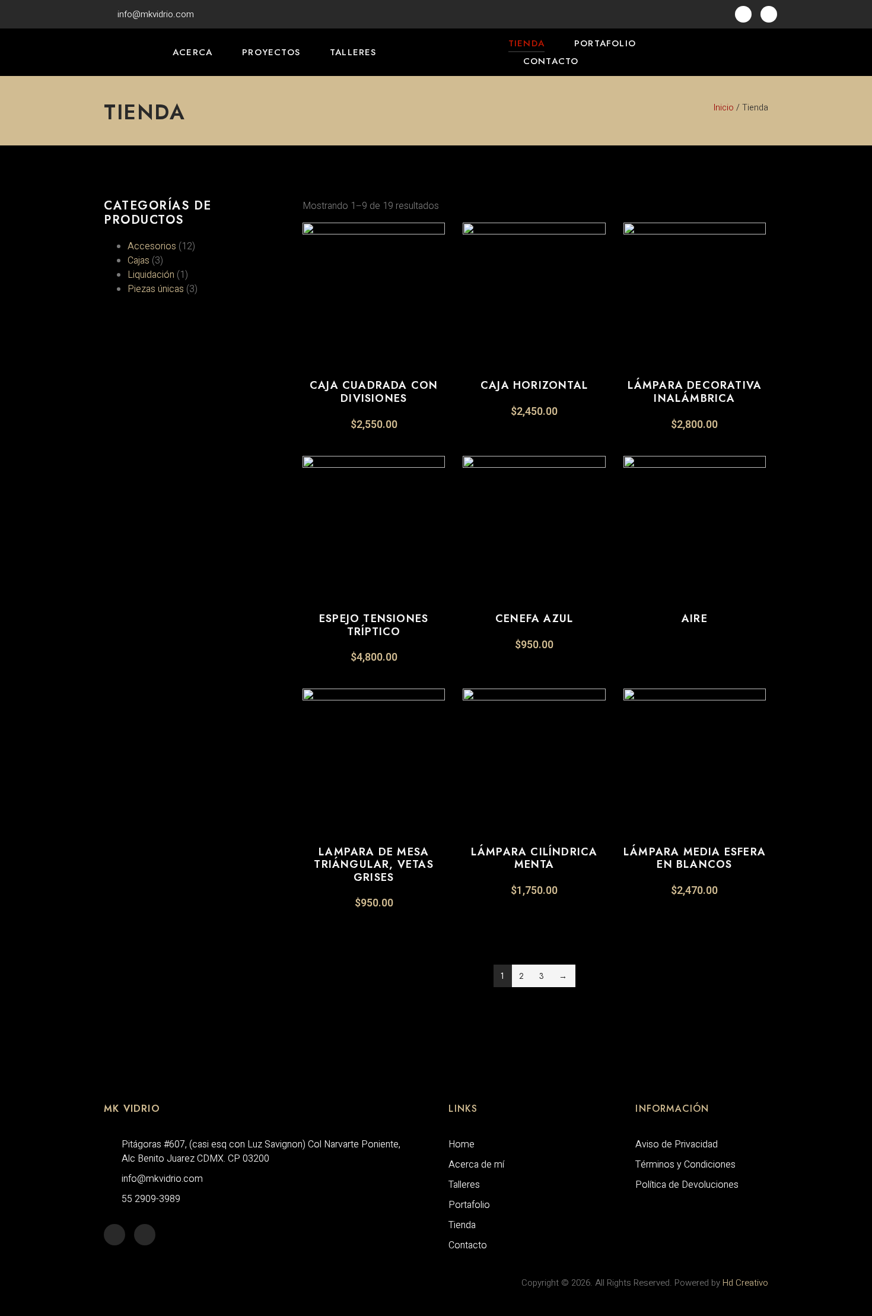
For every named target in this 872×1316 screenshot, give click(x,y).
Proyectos (271, 52)
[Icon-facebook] (743, 14)
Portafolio (605, 43)
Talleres (353, 52)
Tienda (526, 43)
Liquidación (151, 275)
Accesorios (152, 246)
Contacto (551, 61)
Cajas (138, 260)
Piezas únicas (156, 289)
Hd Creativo (745, 1282)
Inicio (724, 108)
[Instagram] (768, 14)
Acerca (192, 52)
